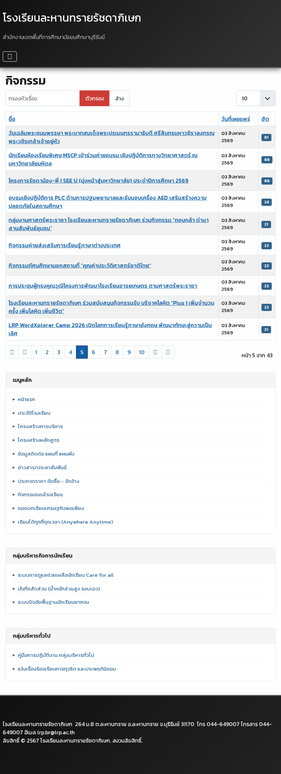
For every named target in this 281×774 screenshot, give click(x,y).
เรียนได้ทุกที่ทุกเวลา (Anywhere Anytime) (65, 522)
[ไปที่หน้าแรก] (12, 352)
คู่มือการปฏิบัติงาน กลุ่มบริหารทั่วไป (56, 655)
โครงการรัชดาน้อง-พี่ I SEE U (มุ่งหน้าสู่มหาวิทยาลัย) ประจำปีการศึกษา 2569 (98, 180)
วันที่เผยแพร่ (235, 119)
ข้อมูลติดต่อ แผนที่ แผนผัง (46, 454)
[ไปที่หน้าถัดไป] (155, 352)
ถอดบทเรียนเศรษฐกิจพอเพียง (51, 508)
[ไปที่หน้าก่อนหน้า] (24, 352)
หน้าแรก (26, 399)
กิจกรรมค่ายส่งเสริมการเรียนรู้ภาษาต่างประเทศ (65, 245)
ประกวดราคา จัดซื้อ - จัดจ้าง (48, 481)
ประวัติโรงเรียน (34, 413)
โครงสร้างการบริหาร (40, 426)
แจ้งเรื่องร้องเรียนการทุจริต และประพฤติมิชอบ (67, 669)
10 (142, 352)
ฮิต (265, 119)
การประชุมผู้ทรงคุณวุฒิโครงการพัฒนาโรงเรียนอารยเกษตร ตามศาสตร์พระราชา (103, 286)
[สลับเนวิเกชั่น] (10, 56)
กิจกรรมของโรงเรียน (40, 494)
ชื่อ (12, 119)
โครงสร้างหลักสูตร (38, 440)
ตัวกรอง (94, 98)
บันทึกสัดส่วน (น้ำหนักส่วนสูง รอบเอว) (59, 588)
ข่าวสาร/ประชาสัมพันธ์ (42, 467)
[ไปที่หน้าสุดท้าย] (167, 352)
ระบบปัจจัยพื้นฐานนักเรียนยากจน (53, 602)
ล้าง (119, 98)
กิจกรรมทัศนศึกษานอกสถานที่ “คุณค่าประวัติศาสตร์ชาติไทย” (80, 265)
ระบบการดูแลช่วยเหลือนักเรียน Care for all (65, 575)
